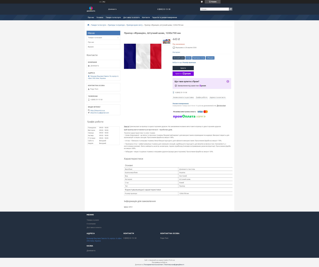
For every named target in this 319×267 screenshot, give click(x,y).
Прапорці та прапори (116, 25)
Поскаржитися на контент (153, 264)
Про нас (91, 17)
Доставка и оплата (94, 227)
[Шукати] (230, 9)
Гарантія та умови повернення (164, 17)
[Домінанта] (96, 9)
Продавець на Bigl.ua (159, 262)
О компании (91, 224)
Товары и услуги (93, 220)
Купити (183, 68)
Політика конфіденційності (174, 264)
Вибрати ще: (184, 62)
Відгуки (91, 47)
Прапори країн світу (134, 25)
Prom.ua (172, 260)
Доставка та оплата (131, 17)
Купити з (179, 73)
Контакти (146, 17)
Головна (100, 17)
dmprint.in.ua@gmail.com (99, 113)
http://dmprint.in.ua (97, 110)
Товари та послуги (113, 17)
